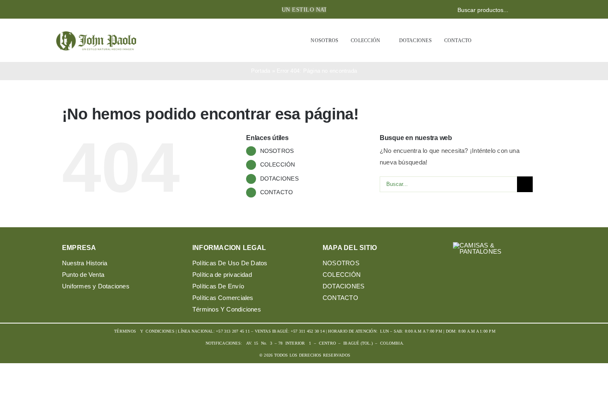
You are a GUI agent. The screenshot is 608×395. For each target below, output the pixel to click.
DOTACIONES (279, 178)
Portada (260, 71)
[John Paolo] (96, 34)
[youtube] (487, 275)
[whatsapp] (91, 10)
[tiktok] (502, 275)
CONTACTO (276, 192)
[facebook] (64, 10)
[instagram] (77, 10)
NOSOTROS (277, 151)
